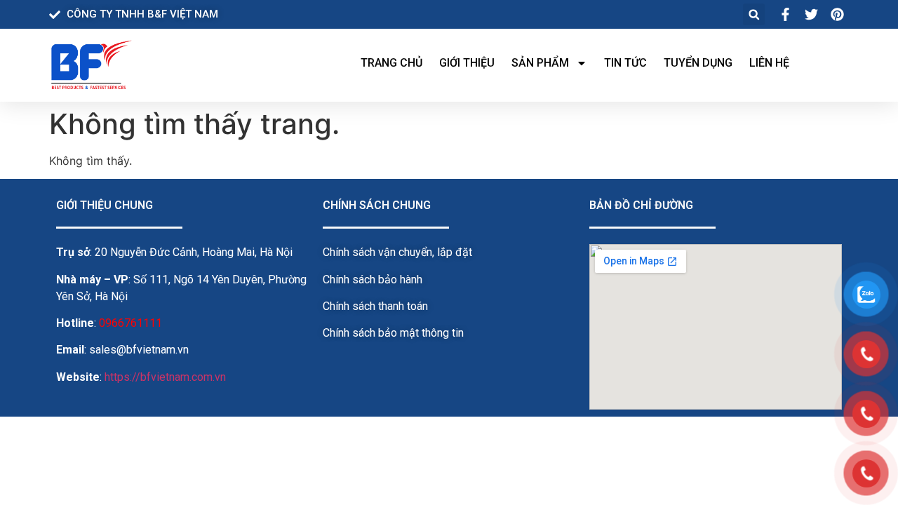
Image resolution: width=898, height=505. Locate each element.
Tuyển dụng (698, 62)
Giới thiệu (467, 62)
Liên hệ (769, 62)
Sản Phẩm (540, 62)
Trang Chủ (391, 62)
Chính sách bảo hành (372, 279)
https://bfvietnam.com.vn (165, 377)
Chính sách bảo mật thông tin (393, 332)
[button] (754, 14)
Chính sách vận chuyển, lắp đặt (397, 252)
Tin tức (625, 62)
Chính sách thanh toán (375, 306)
